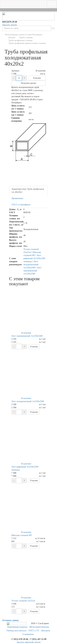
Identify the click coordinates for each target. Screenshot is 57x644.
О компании (28, 634)
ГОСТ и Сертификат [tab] (21, 204)
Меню (51, 4)
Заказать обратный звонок (29, 642)
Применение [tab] (17, 198)
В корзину (37, 78)
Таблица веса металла (16, 630)
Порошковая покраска (17, 627)
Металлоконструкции (39, 627)
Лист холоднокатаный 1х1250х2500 (30, 264)
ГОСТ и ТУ (33, 630)
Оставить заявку (10, 620)
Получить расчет (28, 83)
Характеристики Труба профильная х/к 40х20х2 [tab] (28, 190)
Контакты (45, 630)
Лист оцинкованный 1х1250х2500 (32, 270)
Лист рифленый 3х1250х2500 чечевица (34, 258)
